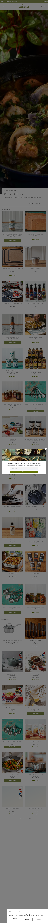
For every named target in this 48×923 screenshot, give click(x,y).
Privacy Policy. (41, 915)
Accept (27, 919)
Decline (39, 919)
